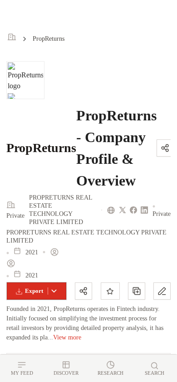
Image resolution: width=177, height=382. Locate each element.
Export (34, 290)
